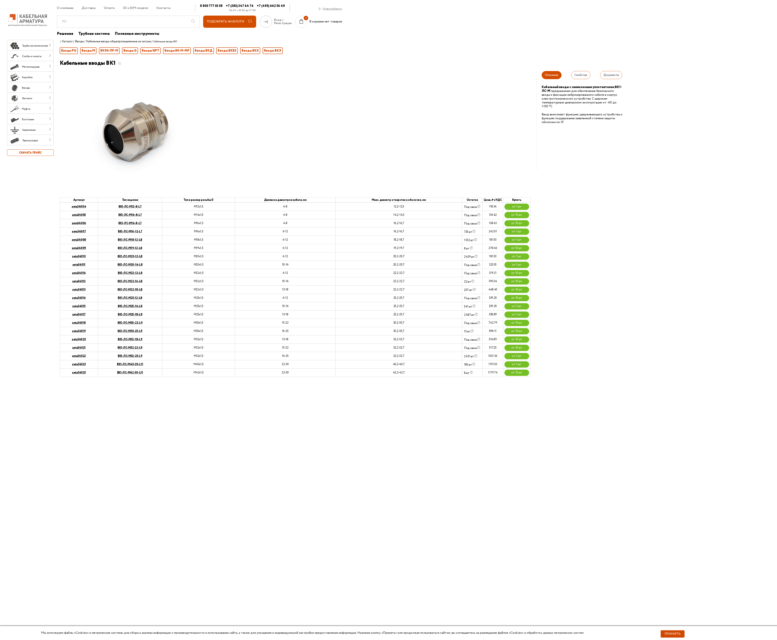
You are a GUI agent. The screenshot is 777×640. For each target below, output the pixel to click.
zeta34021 (79, 348)
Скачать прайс (30, 153)
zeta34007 (79, 232)
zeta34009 (79, 248)
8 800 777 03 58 (211, 6)
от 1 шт (516, 207)
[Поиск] (193, 22)
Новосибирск (332, 9)
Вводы (79, 41)
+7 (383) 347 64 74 (240, 6)
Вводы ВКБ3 (227, 50)
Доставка (89, 8)
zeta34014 (79, 273)
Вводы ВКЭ (272, 50)
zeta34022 (79, 356)
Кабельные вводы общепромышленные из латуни (118, 41)
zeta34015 (78, 306)
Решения (65, 34)
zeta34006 (79, 223)
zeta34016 (79, 298)
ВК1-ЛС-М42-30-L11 (130, 373)
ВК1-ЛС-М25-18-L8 (130, 315)
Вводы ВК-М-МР (177, 50)
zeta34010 (79, 256)
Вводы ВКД (203, 50)
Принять (672, 633)
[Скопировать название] (119, 63)
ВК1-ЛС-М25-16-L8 (130, 306)
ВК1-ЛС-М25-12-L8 (130, 298)
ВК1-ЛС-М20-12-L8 (130, 256)
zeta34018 (79, 323)
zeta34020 (79, 339)
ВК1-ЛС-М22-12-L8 (130, 273)
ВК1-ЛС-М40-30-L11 (130, 364)
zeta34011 (78, 265)
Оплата (109, 8)
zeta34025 (79, 373)
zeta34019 (79, 331)
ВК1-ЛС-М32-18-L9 (130, 339)
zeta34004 (79, 207)
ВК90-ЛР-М (109, 50)
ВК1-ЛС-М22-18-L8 (130, 290)
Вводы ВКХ (250, 50)
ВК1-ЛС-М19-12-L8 (130, 248)
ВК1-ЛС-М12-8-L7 (130, 207)
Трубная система (94, 34)
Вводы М (88, 50)
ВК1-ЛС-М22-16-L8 (130, 281)
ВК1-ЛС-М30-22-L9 (130, 323)
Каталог (67, 41)
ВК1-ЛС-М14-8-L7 (130, 215)
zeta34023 (79, 364)
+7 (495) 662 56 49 (271, 6)
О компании (65, 8)
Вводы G (130, 50)
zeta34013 (78, 290)
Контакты (163, 8)
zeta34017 (79, 315)
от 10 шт (516, 215)
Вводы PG (68, 50)
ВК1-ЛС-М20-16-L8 (130, 265)
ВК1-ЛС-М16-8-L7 (130, 223)
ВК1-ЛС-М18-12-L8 (130, 240)
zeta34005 (79, 215)
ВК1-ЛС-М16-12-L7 (130, 232)
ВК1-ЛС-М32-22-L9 (130, 348)
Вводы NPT (150, 50)
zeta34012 (79, 281)
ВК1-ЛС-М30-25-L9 (130, 331)
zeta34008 (79, 240)
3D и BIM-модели (135, 8)
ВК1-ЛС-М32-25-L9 (130, 356)
